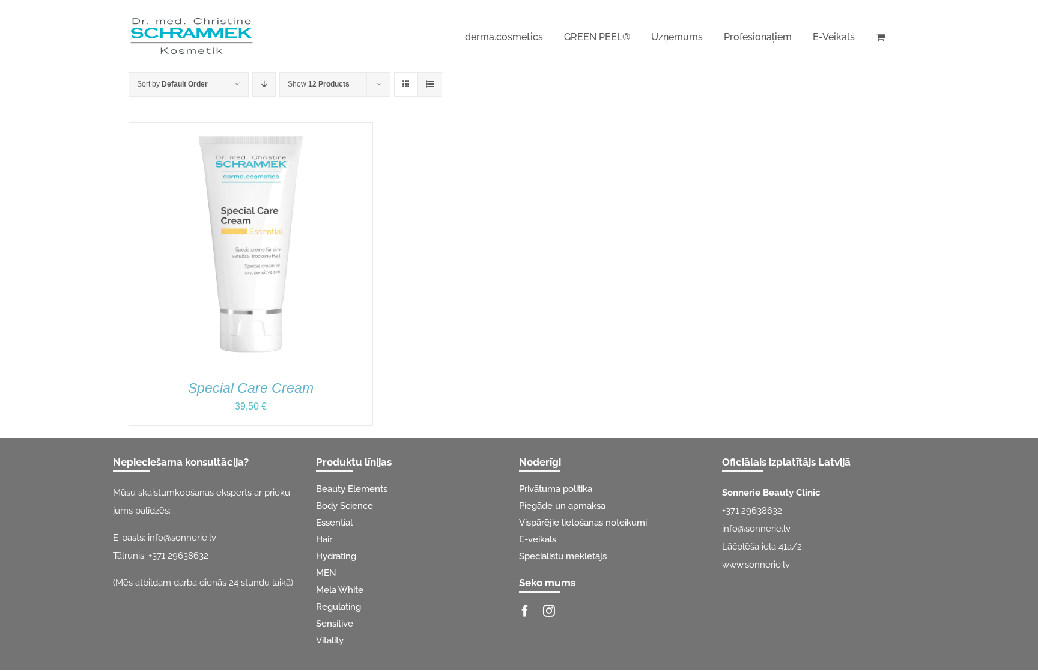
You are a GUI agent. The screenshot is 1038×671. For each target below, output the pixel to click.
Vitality (330, 640)
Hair (324, 539)
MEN (326, 573)
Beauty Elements (351, 489)
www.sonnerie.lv (756, 564)
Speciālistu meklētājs (563, 556)
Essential (334, 522)
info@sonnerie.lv (182, 537)
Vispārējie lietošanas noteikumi (583, 522)
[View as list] (430, 84)
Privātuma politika (555, 489)
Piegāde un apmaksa (562, 505)
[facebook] (525, 611)
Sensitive (334, 623)
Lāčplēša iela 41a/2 (762, 546)
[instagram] (549, 611)
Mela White (339, 589)
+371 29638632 (178, 555)
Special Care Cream (251, 388)
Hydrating (336, 556)
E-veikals (537, 539)
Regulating (338, 606)
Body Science (344, 505)
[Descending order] (264, 84)
